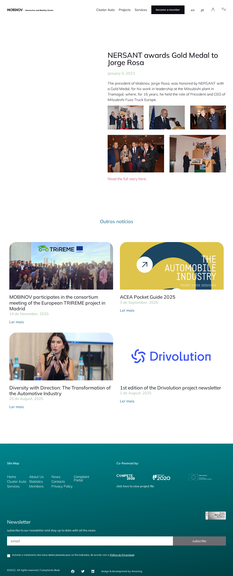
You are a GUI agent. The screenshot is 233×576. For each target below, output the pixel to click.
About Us (36, 477)
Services (141, 10)
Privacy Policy (62, 486)
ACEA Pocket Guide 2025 (147, 297)
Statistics (36, 481)
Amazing (137, 571)
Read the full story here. (127, 179)
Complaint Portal (81, 478)
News (55, 477)
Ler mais (16, 322)
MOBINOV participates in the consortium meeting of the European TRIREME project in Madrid (57, 302)
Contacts (58, 481)
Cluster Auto (105, 10)
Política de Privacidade (122, 554)
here (126, 486)
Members (36, 486)
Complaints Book (50, 570)
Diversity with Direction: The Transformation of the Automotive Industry (60, 390)
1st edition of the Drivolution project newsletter (170, 388)
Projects (125, 10)
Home (11, 477)
